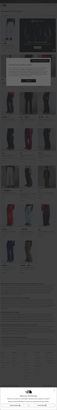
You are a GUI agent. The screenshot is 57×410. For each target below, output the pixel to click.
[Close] (54, 390)
